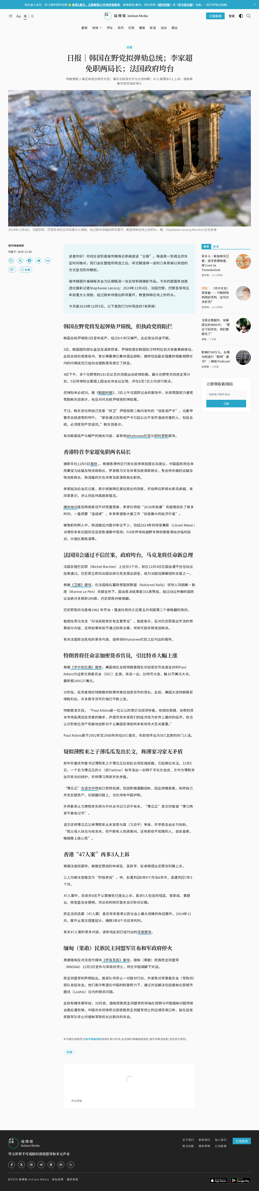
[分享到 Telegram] (38, 261)
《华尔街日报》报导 (86, 667)
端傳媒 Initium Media (34, 1179)
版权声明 (204, 1146)
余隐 (204, 339)
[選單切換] (100, 27)
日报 (130, 47)
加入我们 (221, 1140)
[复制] (11, 261)
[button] (95, 28)
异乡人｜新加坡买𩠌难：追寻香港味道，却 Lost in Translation (215, 263)
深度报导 (144, 931)
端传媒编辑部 (93, 1039)
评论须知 (76, 1101)
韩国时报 (105, 392)
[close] (254, 5)
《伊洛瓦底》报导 (116, 959)
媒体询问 (71, 506)
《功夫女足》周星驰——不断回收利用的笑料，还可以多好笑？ (216, 295)
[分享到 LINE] (48, 261)
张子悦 (205, 275)
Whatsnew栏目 (138, 435)
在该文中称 (89, 788)
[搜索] (247, 16)
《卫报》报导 (80, 584)
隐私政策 (58, 1179)
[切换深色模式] (239, 16)
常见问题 (188, 1146)
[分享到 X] (20, 261)
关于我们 (188, 1140)
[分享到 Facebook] (29, 261)
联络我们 (204, 1140)
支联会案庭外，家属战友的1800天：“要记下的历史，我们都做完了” (216, 327)
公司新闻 (221, 1146)
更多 (216, 246)
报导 (93, 463)
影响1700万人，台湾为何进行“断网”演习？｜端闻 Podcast (216, 356)
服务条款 (72, 1179)
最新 (206, 246)
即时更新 (161, 435)
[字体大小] (18, 16)
